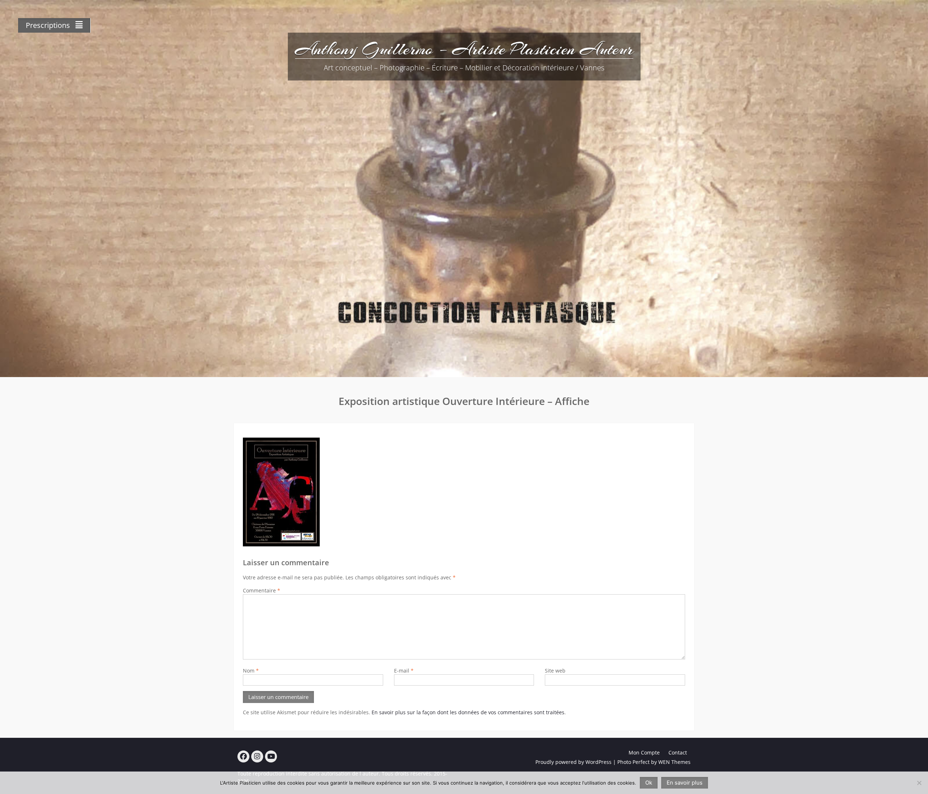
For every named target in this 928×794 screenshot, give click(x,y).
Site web (555, 670)
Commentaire (261, 590)
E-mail (404, 670)
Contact (677, 752)
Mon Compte (644, 752)
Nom (251, 670)
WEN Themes (674, 761)
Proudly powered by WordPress (573, 761)
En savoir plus (685, 782)
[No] (919, 782)
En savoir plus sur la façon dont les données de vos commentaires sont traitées (468, 712)
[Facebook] (243, 756)
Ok (648, 782)
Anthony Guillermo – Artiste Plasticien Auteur (464, 49)
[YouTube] (271, 756)
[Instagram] (257, 756)
